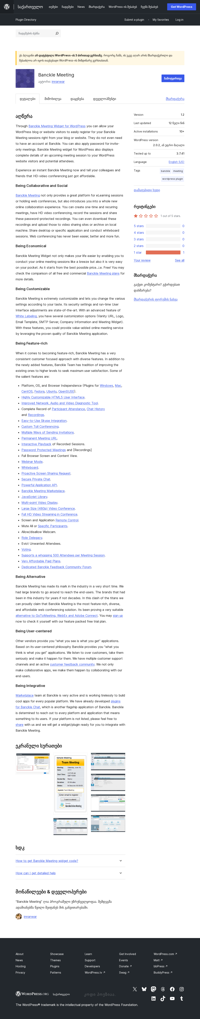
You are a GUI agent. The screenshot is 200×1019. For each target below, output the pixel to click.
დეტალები (27, 99)
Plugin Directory (26, 19)
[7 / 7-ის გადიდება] (120, 820)
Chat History (96, 409)
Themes (55, 960)
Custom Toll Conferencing (40, 426)
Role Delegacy (31, 538)
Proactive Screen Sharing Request (46, 473)
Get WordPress (181, 6)
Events (123, 960)
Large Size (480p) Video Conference (48, 508)
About (19, 954)
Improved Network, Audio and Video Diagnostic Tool (59, 403)
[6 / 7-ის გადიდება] (120, 799)
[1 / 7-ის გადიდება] (45, 758)
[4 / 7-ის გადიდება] (120, 758)
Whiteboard (29, 467)
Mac (118, 385)
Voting (26, 549)
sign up (118, 615)
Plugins (54, 966)
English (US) (176, 161)
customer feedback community (72, 664)
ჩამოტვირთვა (173, 78)
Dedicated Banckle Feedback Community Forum (56, 567)
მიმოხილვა (53, 99)
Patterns (55, 972)
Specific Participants (52, 526)
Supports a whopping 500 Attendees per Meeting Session (63, 555)
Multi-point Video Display (39, 503)
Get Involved (127, 954)
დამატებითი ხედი (147, 190)
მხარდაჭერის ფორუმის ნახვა (156, 299)
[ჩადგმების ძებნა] (57, 33)
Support (90, 960)
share (19, 725)
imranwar (58, 82)
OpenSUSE (66, 391)
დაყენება (77, 99)
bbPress (161, 966)
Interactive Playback (36, 444)
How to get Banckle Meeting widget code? (47, 861)
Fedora (39, 391)
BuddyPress (163, 972)
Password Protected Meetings (43, 450)
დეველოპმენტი (104, 99)
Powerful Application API (39, 485)
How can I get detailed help (36, 873)
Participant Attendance (68, 409)
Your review (142, 260)
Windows (106, 385)
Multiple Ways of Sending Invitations (47, 432)
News (19, 960)
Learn (88, 954)
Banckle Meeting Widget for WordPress (57, 126)
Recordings (36, 415)
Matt (158, 960)
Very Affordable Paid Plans (40, 561)
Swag (124, 972)
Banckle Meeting (28, 195)
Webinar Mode (32, 462)
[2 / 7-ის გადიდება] (82, 758)
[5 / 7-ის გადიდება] (120, 779)
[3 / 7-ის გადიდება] (82, 823)
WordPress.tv (95, 972)
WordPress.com (165, 954)
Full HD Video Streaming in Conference (49, 514)
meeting (178, 171)
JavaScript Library (34, 497)
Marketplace (25, 695)
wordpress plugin (172, 178)
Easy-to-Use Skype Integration (44, 421)
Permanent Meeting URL (39, 438)
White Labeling (26, 316)
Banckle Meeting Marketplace (43, 491)
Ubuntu (51, 391)
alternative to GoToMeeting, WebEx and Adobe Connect (57, 615)
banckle (165, 171)
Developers (92, 966)
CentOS (27, 391)
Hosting (21, 966)
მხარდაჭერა (175, 99)
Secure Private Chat (35, 479)
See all (179, 260)
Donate (125, 966)
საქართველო (61, 994)
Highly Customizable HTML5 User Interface (53, 397)
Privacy (20, 972)
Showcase (57, 954)
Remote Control (66, 520)
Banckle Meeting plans (103, 273)
